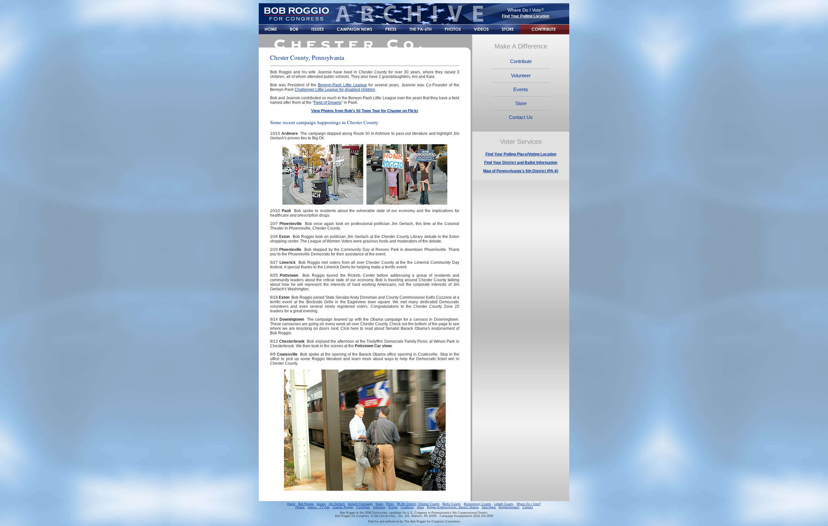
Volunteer (379, 507)
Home (291, 504)
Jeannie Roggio (342, 507)
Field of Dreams (328, 102)
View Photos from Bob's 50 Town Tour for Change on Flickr (364, 111)
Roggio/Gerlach (509, 507)
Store (420, 507)
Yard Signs (489, 507)
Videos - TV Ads (319, 507)
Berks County (451, 504)
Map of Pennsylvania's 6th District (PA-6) (520, 171)
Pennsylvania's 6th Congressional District (459, 512)
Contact (527, 507)
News (379, 504)
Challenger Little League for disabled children (335, 89)
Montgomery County (477, 504)
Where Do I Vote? (529, 504)
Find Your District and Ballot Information (520, 162)
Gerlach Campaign (360, 504)
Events (393, 507)
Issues (321, 504)
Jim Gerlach (337, 504)
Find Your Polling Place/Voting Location (520, 154)
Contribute (363, 507)
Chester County (429, 504)
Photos (300, 507)
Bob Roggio (306, 504)
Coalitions (407, 507)
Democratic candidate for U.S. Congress (399, 512)
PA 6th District (406, 504)
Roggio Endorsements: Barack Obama (453, 507)
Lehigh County (504, 504)
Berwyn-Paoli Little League (342, 85)
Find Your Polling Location (525, 16)
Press (390, 504)
